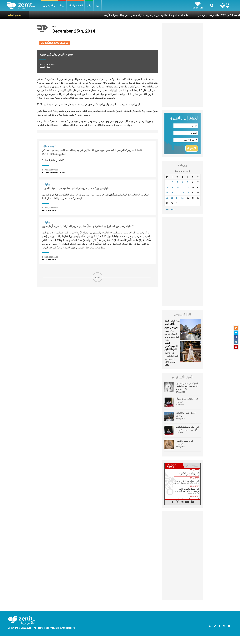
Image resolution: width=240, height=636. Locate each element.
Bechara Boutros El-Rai (54, 172)
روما (62, 5)
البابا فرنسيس (49, 5)
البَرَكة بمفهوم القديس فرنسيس (184, 442)
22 (167, 198)
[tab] (173, 465)
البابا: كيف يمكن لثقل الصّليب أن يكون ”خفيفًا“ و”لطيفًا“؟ (187, 428)
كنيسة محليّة (49, 146)
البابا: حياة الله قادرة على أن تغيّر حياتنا (187, 400)
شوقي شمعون (45, 67)
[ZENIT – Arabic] (24, 5)
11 (182, 187)
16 (172, 193)
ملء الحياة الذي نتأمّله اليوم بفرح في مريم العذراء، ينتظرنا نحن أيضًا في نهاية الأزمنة (131, 15)
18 (182, 193)
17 (177, 193)
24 (177, 198)
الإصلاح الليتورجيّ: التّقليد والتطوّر (186, 414)
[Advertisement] (97, 302)
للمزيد (97, 277)
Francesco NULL (50, 210)
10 (177, 187)
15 (167, 193)
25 (182, 198)
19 (188, 193)
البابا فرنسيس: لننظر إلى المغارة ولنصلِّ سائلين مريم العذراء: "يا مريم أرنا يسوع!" (88, 226)
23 (172, 198)
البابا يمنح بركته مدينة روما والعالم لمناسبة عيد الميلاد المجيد (76, 188)
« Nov (166, 209)
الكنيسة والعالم (76, 5)
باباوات (46, 184)
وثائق (89, 5)
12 (188, 187)
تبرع (98, 5)
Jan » (173, 209)
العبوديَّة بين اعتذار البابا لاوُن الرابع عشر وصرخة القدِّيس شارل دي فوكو (187, 386)
